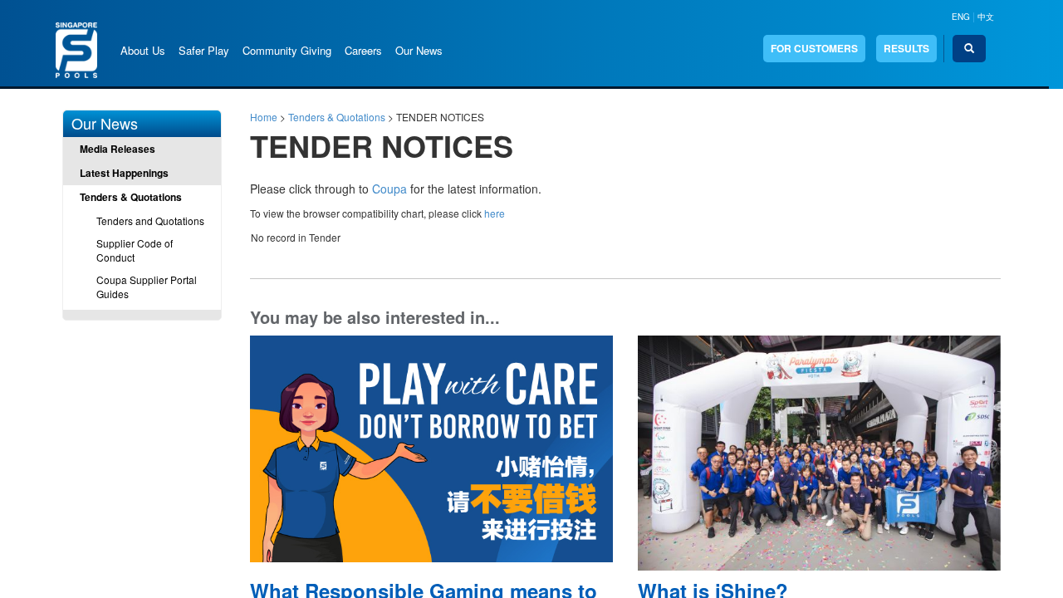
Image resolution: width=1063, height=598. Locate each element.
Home (263, 117)
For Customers (814, 48)
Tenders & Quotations (131, 196)
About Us (142, 50)
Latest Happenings (124, 172)
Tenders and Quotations (150, 220)
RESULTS (906, 48)
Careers (363, 50)
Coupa (389, 188)
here (494, 213)
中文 (985, 16)
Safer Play (204, 50)
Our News (419, 50)
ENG (961, 16)
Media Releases (117, 148)
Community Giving (286, 50)
